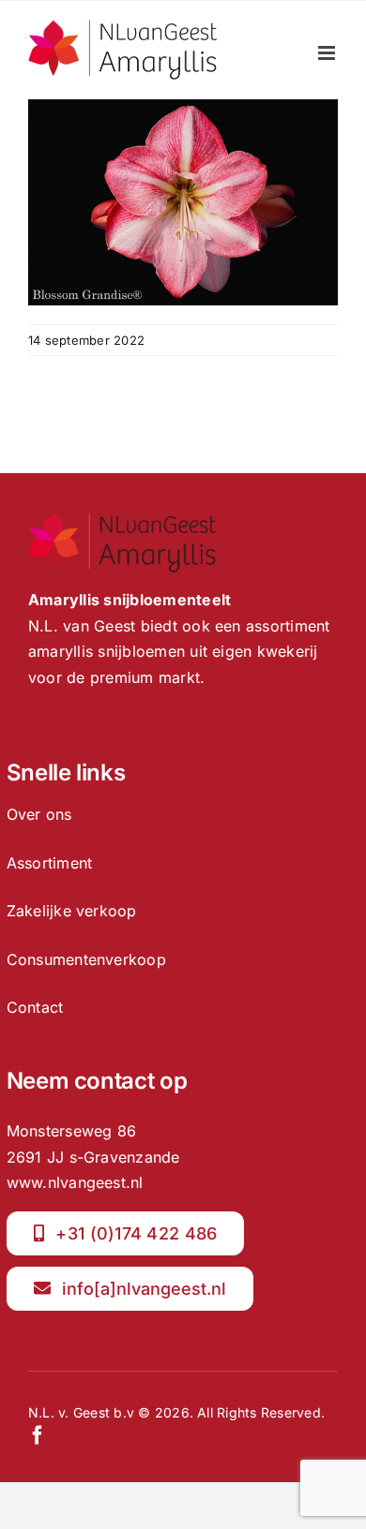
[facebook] (37, 1435)
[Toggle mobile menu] (328, 53)
